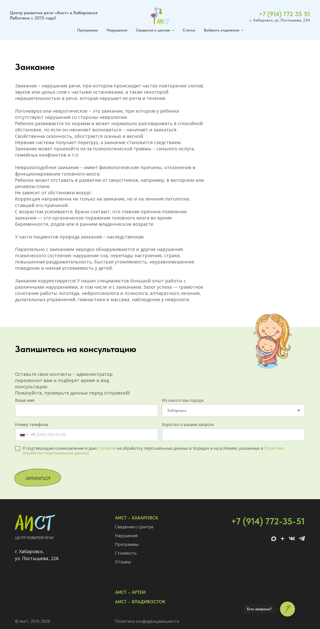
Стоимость (126, 553)
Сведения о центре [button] (153, 30)
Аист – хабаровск (136, 517)
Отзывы (123, 562)
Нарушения (116, 30)
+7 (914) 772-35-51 (268, 521)
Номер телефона (31, 424)
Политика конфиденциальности (147, 621)
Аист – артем (130, 592)
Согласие (107, 448)
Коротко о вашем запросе (188, 424)
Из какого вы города (182, 400)
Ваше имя (24, 400)
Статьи (188, 30)
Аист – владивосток (140, 601)
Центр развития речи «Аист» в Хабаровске (54, 12)
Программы (87, 30)
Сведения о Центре (134, 527)
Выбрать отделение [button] (222, 30)
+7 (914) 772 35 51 (284, 14)
